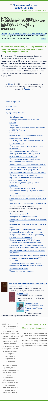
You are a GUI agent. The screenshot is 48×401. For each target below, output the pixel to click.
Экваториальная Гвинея (36, 33)
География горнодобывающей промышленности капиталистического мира (28, 284)
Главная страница (13, 102)
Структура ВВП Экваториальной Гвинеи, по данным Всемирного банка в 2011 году (26, 231)
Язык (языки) (14, 133)
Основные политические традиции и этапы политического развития (26, 136)
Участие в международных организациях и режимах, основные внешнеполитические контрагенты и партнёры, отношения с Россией (27, 245)
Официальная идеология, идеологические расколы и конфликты (26, 179)
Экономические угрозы (18, 268)
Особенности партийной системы (22, 188)
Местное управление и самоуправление (25, 167)
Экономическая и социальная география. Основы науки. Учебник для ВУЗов (35, 307)
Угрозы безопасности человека (21, 271)
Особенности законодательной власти (24, 159)
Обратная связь (40, 10)
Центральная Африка (17, 33)
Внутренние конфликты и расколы (23, 175)
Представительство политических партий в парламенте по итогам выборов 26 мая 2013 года (27, 198)
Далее (43, 38)
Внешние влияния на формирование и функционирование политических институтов (27, 171)
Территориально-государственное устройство (27, 164)
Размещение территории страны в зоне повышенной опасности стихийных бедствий (26, 264)
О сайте (43, 324)
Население (13, 125)
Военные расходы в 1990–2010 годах (24, 240)
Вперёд (27, 89)
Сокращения (41, 328)
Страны (24, 10)
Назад (10, 84)
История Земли (22, 293)
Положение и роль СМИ (18, 214)
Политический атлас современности (25, 6)
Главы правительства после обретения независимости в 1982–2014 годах (24, 155)
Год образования (16, 117)
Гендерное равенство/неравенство (23, 216)
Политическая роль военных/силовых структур (27, 203)
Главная (4, 33)
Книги (30, 10)
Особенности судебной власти (21, 162)
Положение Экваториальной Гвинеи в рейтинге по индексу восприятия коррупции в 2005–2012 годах (28, 258)
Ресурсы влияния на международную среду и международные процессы (26, 236)
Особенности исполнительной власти (23, 151)
